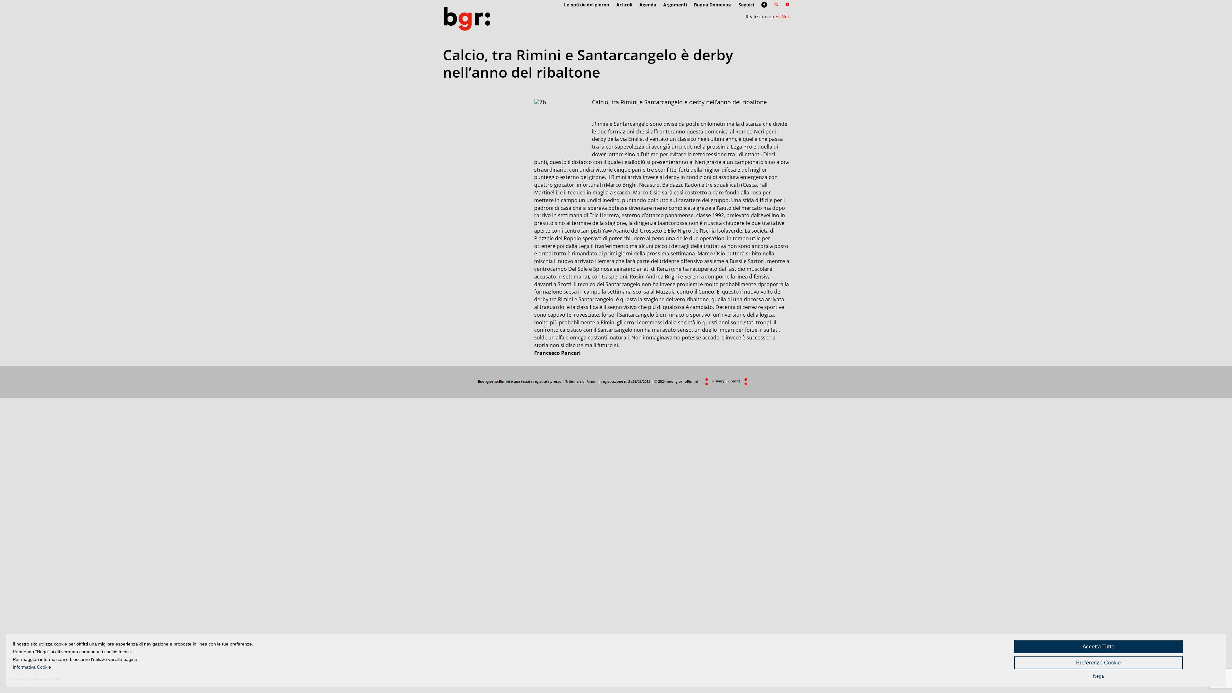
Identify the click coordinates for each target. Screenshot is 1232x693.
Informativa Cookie (32, 667)
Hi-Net (782, 16)
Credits (734, 381)
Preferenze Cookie (1098, 663)
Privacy (718, 381)
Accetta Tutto (1098, 647)
